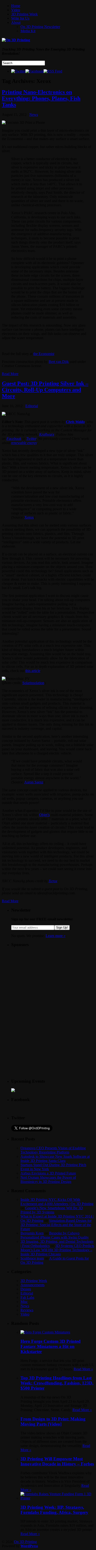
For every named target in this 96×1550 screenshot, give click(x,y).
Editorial (31, 406)
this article (32, 671)
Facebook (14, 439)
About (16, 22)
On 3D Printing (25, 1542)
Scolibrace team (32, 1258)
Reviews (27, 1310)
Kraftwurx (46, 434)
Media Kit (28, 31)
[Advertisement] (46, 981)
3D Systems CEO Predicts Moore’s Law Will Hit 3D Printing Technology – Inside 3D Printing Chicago (57, 1250)
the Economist (43, 354)
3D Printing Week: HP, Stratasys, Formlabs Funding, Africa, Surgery (54, 1510)
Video (15, 10)
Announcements (33, 1285)
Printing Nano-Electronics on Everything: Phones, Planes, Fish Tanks (41, 98)
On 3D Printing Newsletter (40, 27)
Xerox (29, 517)
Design (26, 1289)
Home (15, 6)
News (33, 115)
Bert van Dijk (59, 362)
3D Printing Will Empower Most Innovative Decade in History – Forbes (57, 1461)
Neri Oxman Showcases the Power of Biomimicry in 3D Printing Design (48, 1179)
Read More (10, 374)
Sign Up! (62, 927)
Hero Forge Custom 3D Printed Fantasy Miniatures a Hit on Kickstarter (51, 1346)
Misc (24, 1302)
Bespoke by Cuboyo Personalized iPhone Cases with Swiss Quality (55, 1235)
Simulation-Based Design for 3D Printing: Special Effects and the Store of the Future (56, 1225)
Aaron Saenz (33, 782)
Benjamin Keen (32, 1233)
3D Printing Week (24, 14)
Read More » (83, 1369)
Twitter (31, 439)
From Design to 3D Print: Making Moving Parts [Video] (53, 1421)
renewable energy (24, 443)
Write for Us (20, 18)
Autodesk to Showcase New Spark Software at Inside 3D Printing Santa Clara (55, 1158)
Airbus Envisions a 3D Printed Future (48, 1173)
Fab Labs (27, 1297)
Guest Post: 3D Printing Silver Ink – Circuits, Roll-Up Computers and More (45, 389)
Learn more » (55, 936)
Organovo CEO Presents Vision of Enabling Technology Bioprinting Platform (53, 1150)
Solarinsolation (33, 683)
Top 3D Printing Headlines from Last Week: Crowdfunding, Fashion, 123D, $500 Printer (57, 1383)
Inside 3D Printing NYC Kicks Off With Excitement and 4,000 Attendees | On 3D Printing (57, 1202)
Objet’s (44, 815)
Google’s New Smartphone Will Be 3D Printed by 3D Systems (52, 1210)
